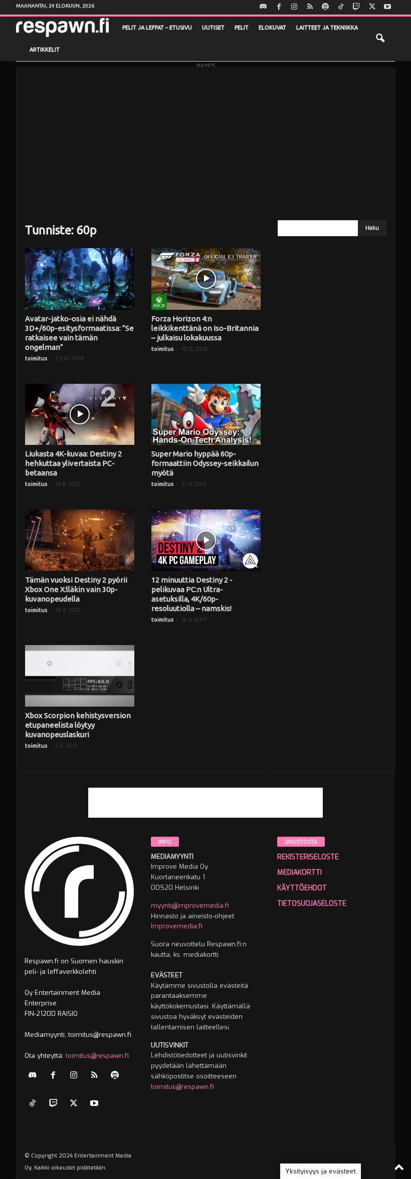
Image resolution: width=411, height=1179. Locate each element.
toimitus (36, 358)
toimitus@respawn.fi (97, 1055)
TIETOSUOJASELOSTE (311, 903)
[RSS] (310, 7)
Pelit (242, 28)
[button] (380, 39)
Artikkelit (45, 50)
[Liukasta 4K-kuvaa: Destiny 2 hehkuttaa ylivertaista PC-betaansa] (79, 414)
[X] (372, 7)
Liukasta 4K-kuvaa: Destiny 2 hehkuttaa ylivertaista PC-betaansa (73, 463)
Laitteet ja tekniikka (327, 28)
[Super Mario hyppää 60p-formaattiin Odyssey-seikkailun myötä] (206, 414)
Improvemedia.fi (176, 926)
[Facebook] (279, 7)
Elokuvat (272, 28)
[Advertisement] (205, 137)
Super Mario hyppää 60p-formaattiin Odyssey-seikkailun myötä (205, 463)
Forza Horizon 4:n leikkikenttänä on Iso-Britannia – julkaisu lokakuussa (205, 328)
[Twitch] (356, 7)
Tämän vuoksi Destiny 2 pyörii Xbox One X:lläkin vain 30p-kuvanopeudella (76, 589)
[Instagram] (294, 7)
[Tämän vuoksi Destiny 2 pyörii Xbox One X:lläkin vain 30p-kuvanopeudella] (79, 540)
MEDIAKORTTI (299, 872)
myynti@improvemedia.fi (190, 905)
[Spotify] (325, 7)
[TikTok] (341, 7)
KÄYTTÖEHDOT (302, 888)
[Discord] (263, 7)
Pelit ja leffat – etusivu (157, 28)
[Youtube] (387, 7)
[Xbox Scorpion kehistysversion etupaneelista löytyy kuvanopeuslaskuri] (79, 676)
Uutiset (213, 28)
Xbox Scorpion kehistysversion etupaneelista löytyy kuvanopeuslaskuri (78, 725)
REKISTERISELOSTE (308, 857)
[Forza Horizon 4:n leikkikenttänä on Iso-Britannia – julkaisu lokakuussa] (206, 279)
